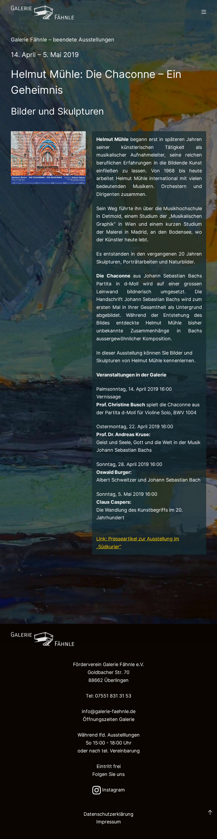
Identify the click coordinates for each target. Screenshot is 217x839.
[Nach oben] (210, 812)
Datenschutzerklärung (108, 814)
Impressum (108, 821)
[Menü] (203, 12)
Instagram (113, 790)
